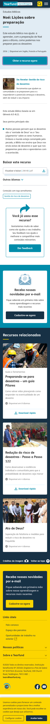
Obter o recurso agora (25, 60)
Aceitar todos (36, 718)
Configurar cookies (13, 718)
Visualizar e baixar (19, 171)
